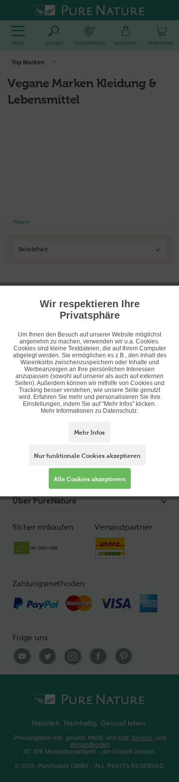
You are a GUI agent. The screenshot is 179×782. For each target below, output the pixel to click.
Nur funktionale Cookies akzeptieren (87, 455)
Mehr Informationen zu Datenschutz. (89, 410)
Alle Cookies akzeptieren (90, 479)
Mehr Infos (89, 432)
